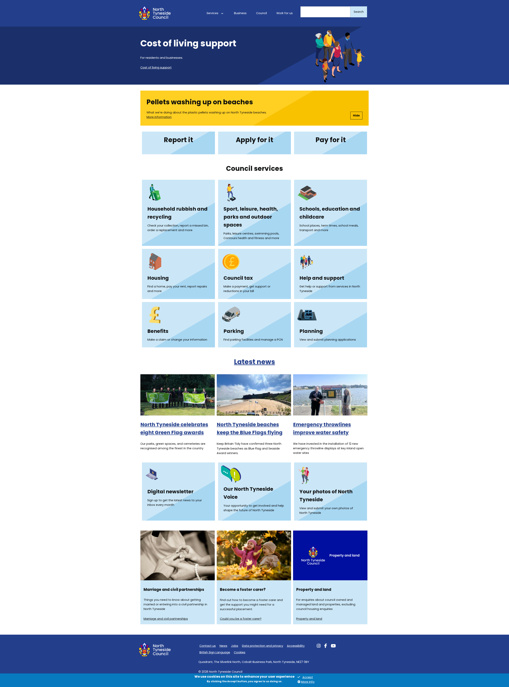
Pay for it (331, 140)
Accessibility (296, 646)
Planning (311, 331)
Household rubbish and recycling (177, 212)
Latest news (254, 361)
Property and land (309, 619)
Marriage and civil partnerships (166, 619)
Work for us (284, 13)
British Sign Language (214, 652)
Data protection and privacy (262, 646)
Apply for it (254, 140)
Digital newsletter (170, 491)
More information (159, 117)
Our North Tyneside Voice (248, 493)
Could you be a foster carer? (240, 619)
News (223, 646)
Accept (307, 677)
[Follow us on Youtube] (333, 646)
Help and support (321, 278)
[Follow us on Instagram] (319, 646)
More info (308, 682)
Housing (158, 278)
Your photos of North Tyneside (326, 495)
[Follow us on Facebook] (325, 646)
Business (240, 13)
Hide (356, 115)
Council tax (238, 278)
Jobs (234, 646)
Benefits (157, 331)
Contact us (207, 646)
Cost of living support (156, 67)
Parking (233, 331)
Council (261, 13)
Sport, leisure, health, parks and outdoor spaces (250, 216)
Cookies (239, 652)
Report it (178, 140)
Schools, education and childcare (329, 212)
